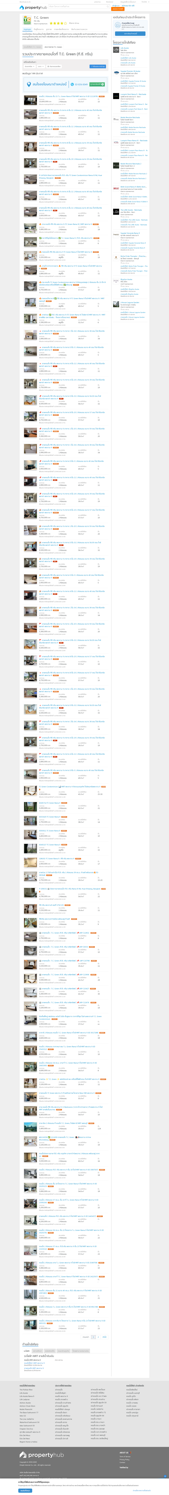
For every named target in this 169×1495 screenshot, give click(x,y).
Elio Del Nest (25, 1438)
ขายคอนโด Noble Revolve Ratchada (133, 132)
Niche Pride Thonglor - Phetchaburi (135, 256)
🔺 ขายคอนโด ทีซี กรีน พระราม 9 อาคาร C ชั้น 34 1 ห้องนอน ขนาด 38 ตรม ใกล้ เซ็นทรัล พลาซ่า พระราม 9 (72, 332)
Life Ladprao (25, 1399)
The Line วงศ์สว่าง (27, 1419)
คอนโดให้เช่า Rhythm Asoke (130, 289)
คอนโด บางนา (96, 1419)
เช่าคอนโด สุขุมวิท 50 (98, 1402)
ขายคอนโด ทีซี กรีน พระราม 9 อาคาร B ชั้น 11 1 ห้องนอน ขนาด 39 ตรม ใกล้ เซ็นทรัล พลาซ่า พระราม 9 (70, 144)
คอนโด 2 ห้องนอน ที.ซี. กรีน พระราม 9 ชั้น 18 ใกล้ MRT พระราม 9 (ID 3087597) (68, 1169)
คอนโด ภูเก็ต (131, 1396)
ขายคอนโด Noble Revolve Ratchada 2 (133, 178)
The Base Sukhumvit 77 (29, 1412)
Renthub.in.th (25, 2)
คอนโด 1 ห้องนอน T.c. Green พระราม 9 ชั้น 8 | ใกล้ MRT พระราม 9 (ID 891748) (68, 1306)
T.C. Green (41, 17)
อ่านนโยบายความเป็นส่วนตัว (142, 1490)
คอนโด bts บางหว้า (98, 1425)
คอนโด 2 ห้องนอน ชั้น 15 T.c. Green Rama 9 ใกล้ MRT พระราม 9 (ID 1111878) (68, 96)
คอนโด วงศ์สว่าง (97, 1409)
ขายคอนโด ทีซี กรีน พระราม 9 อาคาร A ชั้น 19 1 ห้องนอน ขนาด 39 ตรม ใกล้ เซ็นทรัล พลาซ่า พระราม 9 (70, 160)
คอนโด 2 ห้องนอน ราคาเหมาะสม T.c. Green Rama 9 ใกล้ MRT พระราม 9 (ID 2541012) (67, 1048)
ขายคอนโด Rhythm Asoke (129, 294)
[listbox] (145, 2)
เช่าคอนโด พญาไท (62, 1425)
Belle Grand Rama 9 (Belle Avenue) (134, 186)
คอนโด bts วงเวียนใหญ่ (99, 1438)
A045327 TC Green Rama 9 (49, 844)
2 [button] (98, 1336)
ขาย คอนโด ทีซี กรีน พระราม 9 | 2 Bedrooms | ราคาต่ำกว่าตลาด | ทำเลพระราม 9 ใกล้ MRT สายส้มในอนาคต (70, 1108)
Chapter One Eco (26, 1429)
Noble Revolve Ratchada (130, 117)
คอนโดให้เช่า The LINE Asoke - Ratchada (134, 220)
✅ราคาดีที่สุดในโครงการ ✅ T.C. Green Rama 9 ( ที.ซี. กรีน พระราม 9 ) (66, 238)
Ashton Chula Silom (27, 1406)
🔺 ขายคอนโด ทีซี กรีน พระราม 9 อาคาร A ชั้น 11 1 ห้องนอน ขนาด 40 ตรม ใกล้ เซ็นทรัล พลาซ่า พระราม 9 (72, 364)
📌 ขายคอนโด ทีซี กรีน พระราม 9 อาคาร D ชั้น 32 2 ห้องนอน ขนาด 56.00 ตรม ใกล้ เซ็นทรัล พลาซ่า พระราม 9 (70, 397)
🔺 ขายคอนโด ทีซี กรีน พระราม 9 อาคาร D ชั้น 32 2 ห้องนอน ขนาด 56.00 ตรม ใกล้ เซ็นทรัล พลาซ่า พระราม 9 (70, 706)
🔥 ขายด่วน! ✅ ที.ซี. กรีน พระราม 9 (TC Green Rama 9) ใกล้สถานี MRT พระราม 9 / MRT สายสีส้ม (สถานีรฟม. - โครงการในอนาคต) (72, 316)
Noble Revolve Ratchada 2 (131, 163)
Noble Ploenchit (26, 1409)
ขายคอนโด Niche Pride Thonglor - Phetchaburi (137, 271)
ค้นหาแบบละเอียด (55, 66)
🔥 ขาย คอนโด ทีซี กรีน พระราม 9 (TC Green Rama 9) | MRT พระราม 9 (65, 224)
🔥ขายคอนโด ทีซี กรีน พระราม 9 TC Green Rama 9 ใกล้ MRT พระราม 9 (65, 251)
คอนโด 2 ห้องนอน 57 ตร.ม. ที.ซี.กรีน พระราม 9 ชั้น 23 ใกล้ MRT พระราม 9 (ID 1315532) (68, 1247)
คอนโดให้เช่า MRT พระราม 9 (34, 1363)
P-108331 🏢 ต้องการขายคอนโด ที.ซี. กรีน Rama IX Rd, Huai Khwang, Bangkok (69, 888)
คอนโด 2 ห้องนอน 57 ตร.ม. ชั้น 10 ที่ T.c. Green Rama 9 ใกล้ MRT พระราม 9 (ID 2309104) (68, 1201)
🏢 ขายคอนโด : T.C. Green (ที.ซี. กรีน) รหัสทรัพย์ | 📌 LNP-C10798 (64, 960)
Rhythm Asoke (126, 279)
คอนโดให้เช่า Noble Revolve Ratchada (133, 127)
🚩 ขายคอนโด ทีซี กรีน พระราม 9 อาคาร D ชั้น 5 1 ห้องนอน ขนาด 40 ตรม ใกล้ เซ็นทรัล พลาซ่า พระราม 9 (71, 771)
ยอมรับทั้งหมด (25, 1490)
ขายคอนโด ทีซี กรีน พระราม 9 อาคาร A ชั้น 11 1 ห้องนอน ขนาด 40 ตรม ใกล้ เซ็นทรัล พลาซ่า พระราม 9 (70, 111)
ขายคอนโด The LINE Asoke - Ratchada (134, 224)
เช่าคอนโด (59, 1389)
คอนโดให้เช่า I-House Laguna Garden (133, 312)
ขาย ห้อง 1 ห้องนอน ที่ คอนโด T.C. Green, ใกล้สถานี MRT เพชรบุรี (63, 1123)
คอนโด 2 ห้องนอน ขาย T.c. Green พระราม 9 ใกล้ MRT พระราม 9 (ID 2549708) (68, 1262)
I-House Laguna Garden (130, 302)
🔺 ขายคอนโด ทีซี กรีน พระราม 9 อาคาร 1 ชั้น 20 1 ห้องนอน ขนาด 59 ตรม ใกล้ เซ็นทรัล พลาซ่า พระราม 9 (72, 690)
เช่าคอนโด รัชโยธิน (97, 1392)
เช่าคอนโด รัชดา (61, 1412)
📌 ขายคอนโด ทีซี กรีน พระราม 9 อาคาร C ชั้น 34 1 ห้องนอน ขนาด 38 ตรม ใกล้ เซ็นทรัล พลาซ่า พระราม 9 (72, 446)
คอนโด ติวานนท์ (97, 1406)
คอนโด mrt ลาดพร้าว (99, 1432)
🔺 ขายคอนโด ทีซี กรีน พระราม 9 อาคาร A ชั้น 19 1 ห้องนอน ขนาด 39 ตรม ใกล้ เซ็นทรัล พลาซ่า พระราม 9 (72, 381)
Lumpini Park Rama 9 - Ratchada (133, 94)
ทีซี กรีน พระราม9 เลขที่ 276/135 (51, 905)
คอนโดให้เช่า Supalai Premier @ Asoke (133, 81)
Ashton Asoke (25, 1402)
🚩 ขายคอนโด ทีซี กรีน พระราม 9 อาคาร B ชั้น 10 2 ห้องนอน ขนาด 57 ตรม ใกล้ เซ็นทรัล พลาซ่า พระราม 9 (72, 657)
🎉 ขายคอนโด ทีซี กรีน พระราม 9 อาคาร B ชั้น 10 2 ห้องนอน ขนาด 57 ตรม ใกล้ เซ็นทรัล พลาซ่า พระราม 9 (72, 511)
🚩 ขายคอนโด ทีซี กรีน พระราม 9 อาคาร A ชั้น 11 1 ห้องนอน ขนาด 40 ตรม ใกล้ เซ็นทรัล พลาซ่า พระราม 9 (72, 755)
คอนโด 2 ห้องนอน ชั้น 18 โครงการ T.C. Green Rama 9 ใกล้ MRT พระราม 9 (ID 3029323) (68, 1185)
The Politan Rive (26, 1389)
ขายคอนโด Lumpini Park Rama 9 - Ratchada (136, 109)
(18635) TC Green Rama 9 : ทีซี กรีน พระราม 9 (56, 858)
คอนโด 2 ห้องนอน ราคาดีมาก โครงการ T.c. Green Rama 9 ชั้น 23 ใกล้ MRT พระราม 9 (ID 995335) (72, 1322)
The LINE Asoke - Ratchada (131, 209)
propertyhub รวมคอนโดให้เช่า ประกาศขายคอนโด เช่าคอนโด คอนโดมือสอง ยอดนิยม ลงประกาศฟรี (33, 8)
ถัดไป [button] (104, 1336)
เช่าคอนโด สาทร (61, 1422)
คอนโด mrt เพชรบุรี (98, 1435)
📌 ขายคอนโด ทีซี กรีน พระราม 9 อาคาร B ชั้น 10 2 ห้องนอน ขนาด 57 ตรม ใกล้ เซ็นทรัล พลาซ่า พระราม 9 (72, 413)
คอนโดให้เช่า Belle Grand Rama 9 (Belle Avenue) (137, 196)
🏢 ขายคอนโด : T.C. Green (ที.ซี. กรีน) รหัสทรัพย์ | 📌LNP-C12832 (64, 932)
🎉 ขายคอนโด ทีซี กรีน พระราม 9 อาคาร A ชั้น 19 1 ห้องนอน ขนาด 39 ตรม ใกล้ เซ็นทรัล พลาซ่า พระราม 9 (72, 560)
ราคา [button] (40, 66)
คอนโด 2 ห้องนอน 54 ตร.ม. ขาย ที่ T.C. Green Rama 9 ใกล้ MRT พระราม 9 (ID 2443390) (68, 1064)
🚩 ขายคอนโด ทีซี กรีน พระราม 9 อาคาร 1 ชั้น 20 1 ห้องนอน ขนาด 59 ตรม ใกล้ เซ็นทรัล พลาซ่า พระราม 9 (72, 625)
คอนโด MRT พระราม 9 (32, 1360)
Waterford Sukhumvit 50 (29, 1422)
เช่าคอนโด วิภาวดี (61, 1438)
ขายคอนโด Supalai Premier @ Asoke (133, 86)
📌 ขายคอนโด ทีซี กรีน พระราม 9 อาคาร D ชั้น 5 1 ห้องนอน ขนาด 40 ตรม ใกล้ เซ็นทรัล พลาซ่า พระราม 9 (71, 462)
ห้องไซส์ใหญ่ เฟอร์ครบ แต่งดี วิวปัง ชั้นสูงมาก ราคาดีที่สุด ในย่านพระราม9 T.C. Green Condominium (70, 1017)
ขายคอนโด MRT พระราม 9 (34, 1368)
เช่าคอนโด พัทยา (132, 1399)
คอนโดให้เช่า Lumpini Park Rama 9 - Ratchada (136, 104)
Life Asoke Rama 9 (27, 1396)
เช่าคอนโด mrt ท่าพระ (99, 1396)
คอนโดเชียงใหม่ (131, 1389)
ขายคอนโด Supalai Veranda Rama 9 (133, 248)
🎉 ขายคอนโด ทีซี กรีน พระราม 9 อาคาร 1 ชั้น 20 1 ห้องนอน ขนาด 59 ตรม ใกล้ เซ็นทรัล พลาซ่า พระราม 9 (72, 527)
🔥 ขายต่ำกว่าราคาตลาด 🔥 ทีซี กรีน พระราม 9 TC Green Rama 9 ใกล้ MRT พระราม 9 (70, 267)
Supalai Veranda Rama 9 (130, 233)
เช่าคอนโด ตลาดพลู (62, 1435)
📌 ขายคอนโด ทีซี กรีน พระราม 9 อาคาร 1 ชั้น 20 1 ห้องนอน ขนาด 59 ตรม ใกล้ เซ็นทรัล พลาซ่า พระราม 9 (72, 430)
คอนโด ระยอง (131, 1406)
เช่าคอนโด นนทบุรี (133, 1393)
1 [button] (93, 1336)
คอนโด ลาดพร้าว (61, 1399)
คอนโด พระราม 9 (61, 1396)
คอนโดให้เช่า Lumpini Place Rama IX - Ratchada (137, 150)
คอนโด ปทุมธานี (132, 1415)
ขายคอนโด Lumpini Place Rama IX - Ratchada (136, 155)
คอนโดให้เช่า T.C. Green (32, 46)
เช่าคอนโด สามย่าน (98, 1399)
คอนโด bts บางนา (97, 1422)
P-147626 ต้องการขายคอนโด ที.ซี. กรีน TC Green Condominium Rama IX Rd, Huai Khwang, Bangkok (70, 176)
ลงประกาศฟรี (118, 8)
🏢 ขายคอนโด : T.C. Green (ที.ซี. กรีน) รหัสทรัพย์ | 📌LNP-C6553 (63, 946)
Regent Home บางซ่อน (28, 1441)
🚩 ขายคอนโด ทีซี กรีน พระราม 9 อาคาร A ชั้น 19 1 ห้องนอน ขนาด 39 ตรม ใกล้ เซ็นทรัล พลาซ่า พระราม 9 (72, 739)
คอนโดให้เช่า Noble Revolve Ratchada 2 (134, 173)
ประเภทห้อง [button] (28, 66)
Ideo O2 (23, 1415)
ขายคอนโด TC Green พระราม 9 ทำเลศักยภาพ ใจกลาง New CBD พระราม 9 (67, 1092)
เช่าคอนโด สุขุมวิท (61, 1406)
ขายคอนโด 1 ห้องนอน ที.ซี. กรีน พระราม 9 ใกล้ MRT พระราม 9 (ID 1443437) (67, 1216)
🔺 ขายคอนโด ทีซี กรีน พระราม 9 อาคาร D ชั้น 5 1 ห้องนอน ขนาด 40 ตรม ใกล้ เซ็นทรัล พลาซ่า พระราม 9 (71, 348)
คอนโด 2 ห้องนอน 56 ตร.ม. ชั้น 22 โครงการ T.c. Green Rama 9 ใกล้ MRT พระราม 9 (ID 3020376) (71, 1231)
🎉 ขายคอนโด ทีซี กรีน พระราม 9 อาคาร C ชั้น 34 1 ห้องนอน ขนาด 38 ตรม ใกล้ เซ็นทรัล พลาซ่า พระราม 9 (72, 609)
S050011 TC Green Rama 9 (49, 830)
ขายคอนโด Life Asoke (128, 63)
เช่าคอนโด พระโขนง (98, 1389)
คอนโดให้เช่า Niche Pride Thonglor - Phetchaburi (137, 266)
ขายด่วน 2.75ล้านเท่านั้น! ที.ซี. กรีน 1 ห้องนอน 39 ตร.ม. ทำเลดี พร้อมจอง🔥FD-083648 (69, 873)
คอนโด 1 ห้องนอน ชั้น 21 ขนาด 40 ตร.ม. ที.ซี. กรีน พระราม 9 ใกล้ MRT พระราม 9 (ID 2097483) (70, 1292)
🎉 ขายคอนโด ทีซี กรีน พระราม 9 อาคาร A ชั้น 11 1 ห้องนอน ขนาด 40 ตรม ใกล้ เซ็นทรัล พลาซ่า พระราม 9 (72, 592)
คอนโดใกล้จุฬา (60, 1393)
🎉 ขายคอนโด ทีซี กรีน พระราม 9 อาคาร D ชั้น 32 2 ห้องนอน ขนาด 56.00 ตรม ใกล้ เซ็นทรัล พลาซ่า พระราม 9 (70, 543)
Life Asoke (125, 47)
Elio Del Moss (25, 1435)
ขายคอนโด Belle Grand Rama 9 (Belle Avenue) (136, 201)
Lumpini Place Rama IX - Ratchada (134, 140)
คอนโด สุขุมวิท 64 (97, 1415)
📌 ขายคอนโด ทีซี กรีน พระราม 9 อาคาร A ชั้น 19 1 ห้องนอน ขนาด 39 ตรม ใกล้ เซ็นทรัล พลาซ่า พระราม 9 (72, 495)
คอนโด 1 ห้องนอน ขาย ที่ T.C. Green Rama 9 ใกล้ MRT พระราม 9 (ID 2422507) (68, 1276)
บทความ (97, 2)
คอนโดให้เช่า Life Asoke (128, 58)
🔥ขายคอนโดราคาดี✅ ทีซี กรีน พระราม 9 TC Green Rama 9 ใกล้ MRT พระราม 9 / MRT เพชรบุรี (71, 299)
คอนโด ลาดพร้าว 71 (98, 1412)
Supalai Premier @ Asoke (130, 71)
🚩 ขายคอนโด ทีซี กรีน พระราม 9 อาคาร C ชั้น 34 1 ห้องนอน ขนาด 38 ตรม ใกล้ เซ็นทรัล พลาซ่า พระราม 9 (72, 723)
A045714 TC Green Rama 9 (49, 802)
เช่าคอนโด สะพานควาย (63, 1419)
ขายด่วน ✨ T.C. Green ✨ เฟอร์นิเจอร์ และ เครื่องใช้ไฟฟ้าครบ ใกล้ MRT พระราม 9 (69, 1079)
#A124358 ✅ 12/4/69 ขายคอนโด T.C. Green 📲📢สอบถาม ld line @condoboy (65, 1138)
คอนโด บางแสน (132, 1402)
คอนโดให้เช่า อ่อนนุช (62, 1409)
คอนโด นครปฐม (132, 1412)
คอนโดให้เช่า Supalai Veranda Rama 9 (133, 243)
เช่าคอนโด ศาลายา (133, 1409)
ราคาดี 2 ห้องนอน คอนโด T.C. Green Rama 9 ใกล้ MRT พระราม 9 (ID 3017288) (68, 1032)
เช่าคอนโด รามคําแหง (63, 1402)
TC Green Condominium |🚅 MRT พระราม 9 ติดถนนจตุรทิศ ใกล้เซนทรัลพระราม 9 (69, 786)
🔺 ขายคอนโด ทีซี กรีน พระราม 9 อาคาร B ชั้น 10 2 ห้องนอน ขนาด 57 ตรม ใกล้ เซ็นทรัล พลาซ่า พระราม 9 (72, 674)
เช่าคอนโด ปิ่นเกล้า (62, 1429)
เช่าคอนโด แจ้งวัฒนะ (62, 1415)
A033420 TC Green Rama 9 (49, 816)
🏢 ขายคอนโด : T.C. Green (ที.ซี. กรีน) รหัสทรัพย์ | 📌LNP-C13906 (64, 974)
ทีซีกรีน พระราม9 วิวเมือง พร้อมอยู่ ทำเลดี (54, 918)
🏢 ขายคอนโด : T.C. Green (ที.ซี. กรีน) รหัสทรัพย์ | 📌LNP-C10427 (64, 988)
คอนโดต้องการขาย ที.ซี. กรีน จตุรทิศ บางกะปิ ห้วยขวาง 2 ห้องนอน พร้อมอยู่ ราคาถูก (69, 1154)
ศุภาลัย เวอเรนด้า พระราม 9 (30, 1432)
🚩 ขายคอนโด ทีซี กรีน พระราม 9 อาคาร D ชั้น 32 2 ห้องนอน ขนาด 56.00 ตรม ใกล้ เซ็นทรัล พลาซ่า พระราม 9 (70, 641)
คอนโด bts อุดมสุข (98, 1428)
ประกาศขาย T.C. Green (53, 46)
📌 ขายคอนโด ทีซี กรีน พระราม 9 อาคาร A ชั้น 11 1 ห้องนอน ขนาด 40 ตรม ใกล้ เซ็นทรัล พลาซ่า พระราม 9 (72, 478)
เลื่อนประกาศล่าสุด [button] (99, 66)
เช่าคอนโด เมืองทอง (62, 1432)
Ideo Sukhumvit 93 (27, 1425)
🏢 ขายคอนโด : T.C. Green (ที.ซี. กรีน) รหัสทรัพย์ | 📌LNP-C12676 (64, 1002)
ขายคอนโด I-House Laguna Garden (133, 317)
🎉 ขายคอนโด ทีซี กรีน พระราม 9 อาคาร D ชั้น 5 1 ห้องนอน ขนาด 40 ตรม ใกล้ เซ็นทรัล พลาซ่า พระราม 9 (71, 576)
